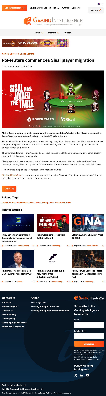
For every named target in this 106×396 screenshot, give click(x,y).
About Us (6, 302)
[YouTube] (87, 375)
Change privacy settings (14, 322)
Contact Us (7, 310)
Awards (65, 7)
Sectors (14, 53)
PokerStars (60, 203)
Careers (76, 7)
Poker (51, 203)
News (5, 53)
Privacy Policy (9, 314)
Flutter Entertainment (18, 203)
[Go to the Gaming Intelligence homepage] (53, 21)
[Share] (33, 245)
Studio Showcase (38, 7)
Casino (5, 203)
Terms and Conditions (13, 326)
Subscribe (89, 344)
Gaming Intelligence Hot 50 (45, 306)
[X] (75, 375)
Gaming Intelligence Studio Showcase (50, 310)
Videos (67, 32)
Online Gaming (27, 53)
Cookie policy (8, 318)
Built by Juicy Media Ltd (14, 385)
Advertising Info (10, 306)
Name (76, 320)
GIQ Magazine (38, 302)
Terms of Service (60, 393)
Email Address (80, 331)
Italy (32, 203)
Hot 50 (55, 7)
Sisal (68, 203)
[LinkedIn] (81, 375)
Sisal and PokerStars (12, 175)
